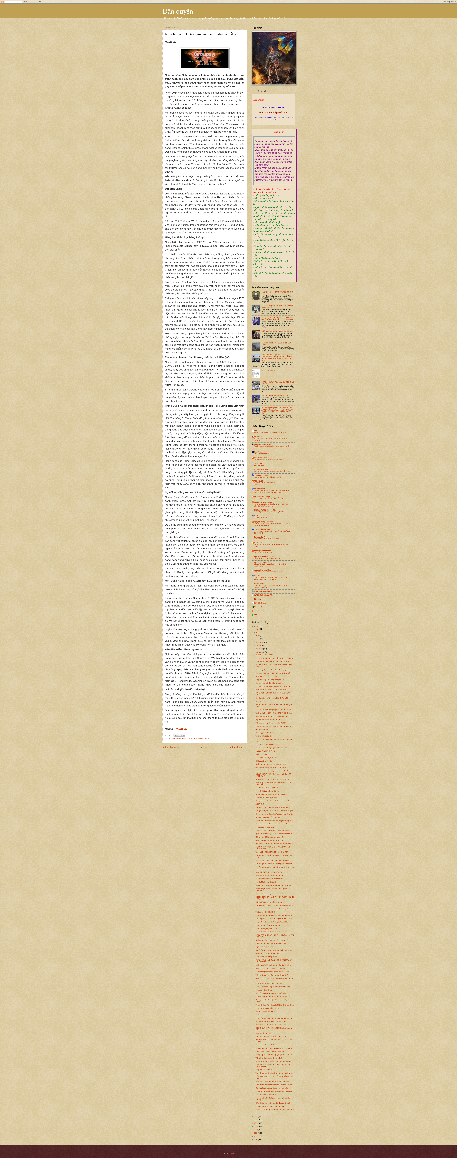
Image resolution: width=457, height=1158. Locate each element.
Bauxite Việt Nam (260, 458)
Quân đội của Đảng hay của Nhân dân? (269, 872)
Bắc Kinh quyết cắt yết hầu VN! (266, 758)
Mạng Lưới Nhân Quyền (263, 591)
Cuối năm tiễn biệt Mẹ (263, 1033)
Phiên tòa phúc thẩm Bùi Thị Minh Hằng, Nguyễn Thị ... (275, 661)
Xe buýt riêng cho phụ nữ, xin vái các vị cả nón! (272, 972)
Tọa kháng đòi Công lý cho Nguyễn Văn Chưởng (272, 860)
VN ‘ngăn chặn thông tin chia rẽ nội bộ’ (269, 1058)
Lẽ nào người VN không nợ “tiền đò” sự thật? (271, 794)
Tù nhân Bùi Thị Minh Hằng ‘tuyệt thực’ (269, 983)
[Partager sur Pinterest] (184, 735)
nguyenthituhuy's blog (262, 570)
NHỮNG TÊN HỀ (261, 754)
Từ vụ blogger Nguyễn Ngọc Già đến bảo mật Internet (274, 1091)
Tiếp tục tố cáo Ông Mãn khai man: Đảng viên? (272, 975)
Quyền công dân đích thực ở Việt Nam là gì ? (271, 764)
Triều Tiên (199, 738)
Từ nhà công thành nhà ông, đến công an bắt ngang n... (275, 821)
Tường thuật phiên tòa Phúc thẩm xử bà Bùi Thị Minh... (275, 658)
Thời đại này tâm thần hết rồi (266, 912)
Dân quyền (177, 11)
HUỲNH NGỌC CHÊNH (262, 496)
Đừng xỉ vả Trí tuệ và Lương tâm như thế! (270, 968)
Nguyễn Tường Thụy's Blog (264, 522)
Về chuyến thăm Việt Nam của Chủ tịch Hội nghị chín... (275, 1005)
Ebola (174, 738)
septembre (260, 642)
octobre (259, 645)
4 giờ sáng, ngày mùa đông (265, 947)
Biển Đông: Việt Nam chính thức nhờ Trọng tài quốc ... (274, 670)
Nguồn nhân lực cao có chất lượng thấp (269, 875)
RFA (255, 615)
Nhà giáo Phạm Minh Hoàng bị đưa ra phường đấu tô (274, 801)
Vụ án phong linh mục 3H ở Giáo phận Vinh (268, 477)
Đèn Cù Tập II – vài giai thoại (266, 882)
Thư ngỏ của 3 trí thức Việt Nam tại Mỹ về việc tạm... (274, 807)
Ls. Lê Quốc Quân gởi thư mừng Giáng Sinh (271, 1021)
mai (257, 629)
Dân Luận (257, 599)
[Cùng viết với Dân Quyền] (273, 105)
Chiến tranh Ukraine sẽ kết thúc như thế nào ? (277, 331)
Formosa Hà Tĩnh (260, 537)
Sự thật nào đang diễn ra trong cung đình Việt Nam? (274, 1085)
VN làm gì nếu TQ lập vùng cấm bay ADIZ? (271, 723)
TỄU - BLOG (258, 481)
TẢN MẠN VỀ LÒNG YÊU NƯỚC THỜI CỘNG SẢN (274, 713)
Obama (184, 738)
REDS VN (181, 729)
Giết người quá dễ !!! (263, 729)
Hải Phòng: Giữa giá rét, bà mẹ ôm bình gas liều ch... (274, 885)
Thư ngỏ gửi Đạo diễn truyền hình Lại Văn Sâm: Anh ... (275, 864)
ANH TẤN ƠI (260, 804)
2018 (256, 1126)
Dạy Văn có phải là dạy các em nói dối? (269, 720)
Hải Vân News (259, 583)
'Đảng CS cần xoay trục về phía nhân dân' (270, 1051)
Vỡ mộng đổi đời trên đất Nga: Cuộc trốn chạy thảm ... (274, 1045)
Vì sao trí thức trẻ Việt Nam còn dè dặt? (269, 879)
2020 (256, 1133)
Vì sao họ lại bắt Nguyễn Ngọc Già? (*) (269, 1008)
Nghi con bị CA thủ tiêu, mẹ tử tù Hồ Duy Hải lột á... (273, 1081)
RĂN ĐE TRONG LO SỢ (264, 655)
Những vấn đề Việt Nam (263, 502)
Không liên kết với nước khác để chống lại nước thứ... (275, 726)
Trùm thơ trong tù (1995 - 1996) (266, 928)
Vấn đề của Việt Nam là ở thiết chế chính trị (268, 572)
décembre (259, 652)
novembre (259, 649)
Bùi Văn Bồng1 (259, 543)
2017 (256, 1123)
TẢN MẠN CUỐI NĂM (263, 736)
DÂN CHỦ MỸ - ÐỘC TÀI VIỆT (266, 676)
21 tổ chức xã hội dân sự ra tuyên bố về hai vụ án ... (274, 686)
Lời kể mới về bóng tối (261, 454)
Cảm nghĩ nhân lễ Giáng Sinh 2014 (268, 925)
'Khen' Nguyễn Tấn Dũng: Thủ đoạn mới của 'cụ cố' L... (274, 919)
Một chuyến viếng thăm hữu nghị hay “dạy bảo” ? (272, 1088)
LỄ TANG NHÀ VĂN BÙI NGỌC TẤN (268, 817)
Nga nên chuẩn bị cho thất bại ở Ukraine (275, 396)
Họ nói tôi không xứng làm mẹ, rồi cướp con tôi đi (270, 432)
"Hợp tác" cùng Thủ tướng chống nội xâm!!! (271, 680)
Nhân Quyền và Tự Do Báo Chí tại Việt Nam (271, 690)
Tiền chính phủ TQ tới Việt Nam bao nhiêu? (268, 558)
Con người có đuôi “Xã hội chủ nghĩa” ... (269, 683)
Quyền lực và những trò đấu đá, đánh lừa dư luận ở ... (274, 965)
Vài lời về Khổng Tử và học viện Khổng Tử (270, 1015)
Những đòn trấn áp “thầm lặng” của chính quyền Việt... (274, 814)
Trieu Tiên (191, 738)
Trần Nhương (259, 611)
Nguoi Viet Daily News (262, 444)
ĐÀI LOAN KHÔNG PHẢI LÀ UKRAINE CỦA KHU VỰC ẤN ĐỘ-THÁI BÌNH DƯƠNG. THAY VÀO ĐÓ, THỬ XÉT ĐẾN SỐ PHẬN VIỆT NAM (277, 410)
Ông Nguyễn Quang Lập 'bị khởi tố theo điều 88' (272, 767)
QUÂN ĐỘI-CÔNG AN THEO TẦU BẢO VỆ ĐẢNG (273, 940)
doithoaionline (259, 489)
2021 (256, 1136)
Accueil (204, 747)
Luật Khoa (258, 452)
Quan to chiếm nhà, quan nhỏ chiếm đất (269, 840)
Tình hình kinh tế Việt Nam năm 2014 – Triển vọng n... (274, 915)
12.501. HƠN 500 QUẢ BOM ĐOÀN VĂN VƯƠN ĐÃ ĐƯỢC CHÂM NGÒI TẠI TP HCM (271, 578)
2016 (256, 1120)
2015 (256, 1117)
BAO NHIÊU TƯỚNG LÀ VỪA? (267, 788)
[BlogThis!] (177, 735)
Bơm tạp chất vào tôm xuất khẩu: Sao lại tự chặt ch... (274, 909)
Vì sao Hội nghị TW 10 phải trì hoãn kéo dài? (271, 932)
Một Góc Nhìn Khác (261, 469)
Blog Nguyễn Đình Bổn (262, 551)
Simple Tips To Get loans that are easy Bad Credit (270, 512)
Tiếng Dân (258, 464)
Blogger (232, 1153)
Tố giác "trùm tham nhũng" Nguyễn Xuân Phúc (272, 922)
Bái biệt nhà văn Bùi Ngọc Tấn (266, 797)
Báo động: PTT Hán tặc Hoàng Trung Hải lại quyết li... (274, 673)
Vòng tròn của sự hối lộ (264, 1070)
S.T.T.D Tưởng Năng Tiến (263, 595)
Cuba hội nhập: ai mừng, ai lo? (266, 957)
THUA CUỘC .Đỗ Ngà (261, 518)
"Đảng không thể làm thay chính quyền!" (269, 837)
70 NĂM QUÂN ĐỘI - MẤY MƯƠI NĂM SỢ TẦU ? (273, 779)
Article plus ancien (238, 747)
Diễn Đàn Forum (260, 603)
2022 (256, 1140)
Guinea (178, 738)
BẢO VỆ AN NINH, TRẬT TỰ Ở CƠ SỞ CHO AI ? (269, 498)
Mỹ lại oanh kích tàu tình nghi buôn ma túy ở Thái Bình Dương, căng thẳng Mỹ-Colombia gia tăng (271, 491)
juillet (258, 636)
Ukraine (206, 738)
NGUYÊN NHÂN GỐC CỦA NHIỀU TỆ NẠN (271, 993)
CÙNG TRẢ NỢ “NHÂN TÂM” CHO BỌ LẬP (271, 943)
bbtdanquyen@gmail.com (273, 112)
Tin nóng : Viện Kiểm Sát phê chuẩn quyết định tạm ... (274, 771)
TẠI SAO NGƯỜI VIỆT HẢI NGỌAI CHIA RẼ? (272, 852)
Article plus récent (170, 747)
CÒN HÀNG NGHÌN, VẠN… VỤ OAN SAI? (270, 1106)
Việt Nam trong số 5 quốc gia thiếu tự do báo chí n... (274, 894)
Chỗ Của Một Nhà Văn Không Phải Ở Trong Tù (272, 698)
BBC (255, 431)
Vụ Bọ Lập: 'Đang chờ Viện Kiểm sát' (268, 744)
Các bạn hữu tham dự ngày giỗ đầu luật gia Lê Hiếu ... (274, 710)
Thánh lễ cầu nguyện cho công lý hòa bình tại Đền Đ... (274, 1073)
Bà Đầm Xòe (258, 516)
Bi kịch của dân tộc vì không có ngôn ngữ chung (272, 830)
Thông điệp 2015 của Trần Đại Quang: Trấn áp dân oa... (275, 1055)
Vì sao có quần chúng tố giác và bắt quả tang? (272, 748)
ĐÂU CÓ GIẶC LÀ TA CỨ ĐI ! (266, 751)
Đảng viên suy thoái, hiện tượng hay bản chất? (272, 716)
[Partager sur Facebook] (181, 735)
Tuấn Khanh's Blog (261, 475)
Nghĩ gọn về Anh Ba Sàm (264, 761)
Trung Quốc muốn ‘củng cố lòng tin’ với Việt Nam (273, 987)
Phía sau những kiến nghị (264, 990)
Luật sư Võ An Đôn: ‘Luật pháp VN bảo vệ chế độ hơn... (275, 844)
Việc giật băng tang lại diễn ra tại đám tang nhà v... (273, 824)
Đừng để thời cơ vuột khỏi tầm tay (268, 791)
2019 (256, 1130)
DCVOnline (258, 436)
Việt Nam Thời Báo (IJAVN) (264, 556)
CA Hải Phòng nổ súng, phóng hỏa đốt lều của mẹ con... (275, 950)
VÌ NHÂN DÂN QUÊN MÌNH (265, 827)
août (257, 639)
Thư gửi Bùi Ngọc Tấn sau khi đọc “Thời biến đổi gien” (274, 811)
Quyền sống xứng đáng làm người (267, 953)
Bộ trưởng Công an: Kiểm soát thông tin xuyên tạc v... (274, 1048)
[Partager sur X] (179, 735)
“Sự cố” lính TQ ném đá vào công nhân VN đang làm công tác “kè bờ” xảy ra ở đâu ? (271, 505)
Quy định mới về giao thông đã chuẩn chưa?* (269, 459)
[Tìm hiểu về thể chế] (274, 134)
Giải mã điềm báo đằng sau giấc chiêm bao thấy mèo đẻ (272, 471)
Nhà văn (258, 701)
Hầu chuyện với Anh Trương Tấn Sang (269, 733)
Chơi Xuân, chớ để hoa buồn (263, 552)
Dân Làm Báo (259, 607)
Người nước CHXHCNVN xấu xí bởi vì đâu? (271, 1025)
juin (257, 632)
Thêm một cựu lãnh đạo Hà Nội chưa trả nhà (271, 1036)
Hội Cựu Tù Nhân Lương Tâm (265, 510)
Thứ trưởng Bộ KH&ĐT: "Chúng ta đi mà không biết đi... (275, 905)
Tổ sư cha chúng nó (268, 370)
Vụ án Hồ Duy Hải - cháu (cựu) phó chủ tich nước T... (274, 996)
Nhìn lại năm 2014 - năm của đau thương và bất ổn (273, 1103)
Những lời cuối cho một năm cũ (266, 1011)
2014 (256, 626)
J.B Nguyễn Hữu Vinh (262, 529)
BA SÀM (257, 576)
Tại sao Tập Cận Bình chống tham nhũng (270, 902)
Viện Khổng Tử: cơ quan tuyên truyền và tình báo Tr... (274, 1018)
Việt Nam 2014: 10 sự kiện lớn (266, 1095)
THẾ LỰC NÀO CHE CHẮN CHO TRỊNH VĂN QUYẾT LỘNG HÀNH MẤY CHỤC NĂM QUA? (277, 318)
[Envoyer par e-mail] (175, 735)
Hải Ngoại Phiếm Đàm (262, 562)
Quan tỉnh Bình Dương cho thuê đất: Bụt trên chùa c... (274, 834)
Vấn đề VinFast (259, 465)
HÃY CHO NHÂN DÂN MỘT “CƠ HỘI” (266, 539)
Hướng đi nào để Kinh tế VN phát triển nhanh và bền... (274, 1061)
